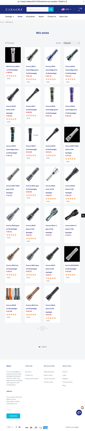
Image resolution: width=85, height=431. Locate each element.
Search (41, 16)
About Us (28, 372)
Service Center (49, 366)
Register (65, 378)
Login (64, 375)
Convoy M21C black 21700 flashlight (50, 269)
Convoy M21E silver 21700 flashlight (50, 189)
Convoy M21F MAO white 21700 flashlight (72, 149)
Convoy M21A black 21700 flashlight (50, 308)
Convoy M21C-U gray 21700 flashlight (51, 229)
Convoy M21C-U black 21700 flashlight (70, 229)
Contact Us (52, 16)
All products (30, 16)
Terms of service (49, 378)
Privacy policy (48, 382)
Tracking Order (67, 382)
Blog (64, 385)
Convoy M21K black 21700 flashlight (11, 109)
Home (20, 16)
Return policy (48, 375)
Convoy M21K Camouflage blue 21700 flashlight (51, 70)
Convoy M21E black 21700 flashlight (70, 189)
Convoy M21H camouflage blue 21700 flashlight (71, 109)
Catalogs (8, 16)
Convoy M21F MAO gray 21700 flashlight (12, 189)
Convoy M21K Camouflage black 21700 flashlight (71, 70)
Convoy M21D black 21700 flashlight (31, 229)
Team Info (28, 366)
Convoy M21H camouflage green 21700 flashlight (52, 109)
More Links (64, 16)
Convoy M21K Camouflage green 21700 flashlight (32, 70)
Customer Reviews (31, 378)
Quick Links (66, 366)
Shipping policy (49, 372)
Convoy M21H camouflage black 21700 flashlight (12, 149)
